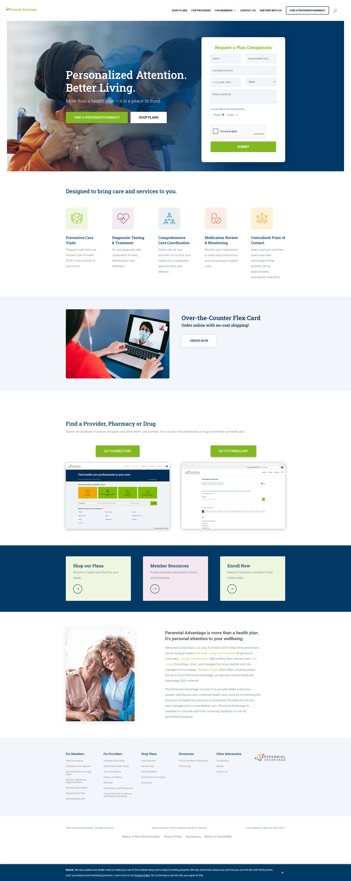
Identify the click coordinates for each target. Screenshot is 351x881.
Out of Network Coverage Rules (78, 773)
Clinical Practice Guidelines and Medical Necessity (117, 795)
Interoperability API (75, 799)
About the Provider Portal (116, 766)
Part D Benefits (149, 771)
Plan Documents (74, 760)
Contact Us (248, 10)
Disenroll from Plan (76, 793)
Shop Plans (179, 10)
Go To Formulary (233, 451)
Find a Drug (184, 766)
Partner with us (271, 10)
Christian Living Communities (215, 653)
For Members (224, 10)
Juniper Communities (194, 658)
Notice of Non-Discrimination (141, 836)
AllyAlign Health (207, 669)
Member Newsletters (77, 788)
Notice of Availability (218, 836)
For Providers (201, 10)
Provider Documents (114, 760)
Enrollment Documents (153, 777)
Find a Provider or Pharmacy (193, 760)
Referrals (108, 782)
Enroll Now (146, 782)
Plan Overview (148, 760)
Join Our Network (112, 771)
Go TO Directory (117, 451)
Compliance (222, 760)
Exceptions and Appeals (78, 766)
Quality (220, 766)
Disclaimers (193, 836)
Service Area (147, 766)
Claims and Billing (112, 777)
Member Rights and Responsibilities (76, 781)
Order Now (199, 341)
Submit (243, 147)
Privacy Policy (173, 836)
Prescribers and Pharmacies (118, 788)
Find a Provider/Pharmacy (307, 10)
